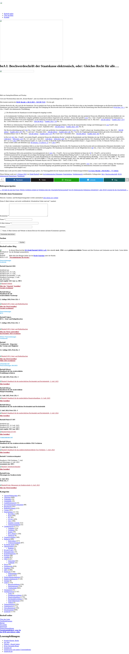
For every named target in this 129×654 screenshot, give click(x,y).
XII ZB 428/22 (105, 119)
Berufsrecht (7, 506)
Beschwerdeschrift (111, 174)
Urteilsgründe (12, 588)
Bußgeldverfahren (10, 508)
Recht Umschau (39, 255)
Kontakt (6, 17)
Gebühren (11, 530)
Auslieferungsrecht (10, 503)
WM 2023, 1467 (59, 139)
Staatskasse (20, 176)
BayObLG (11, 514)
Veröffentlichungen (6, 621)
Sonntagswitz (8, 566)
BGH (120, 174)
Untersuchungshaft (14, 543)
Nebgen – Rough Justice (12, 644)
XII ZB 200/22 (52, 132)
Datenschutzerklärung (7, 628)
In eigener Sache (9, 544)
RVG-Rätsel (12, 534)
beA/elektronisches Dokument (52, 174)
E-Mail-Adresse (5, 223)
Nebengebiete (12, 573)
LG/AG (10, 519)
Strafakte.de (8, 648)
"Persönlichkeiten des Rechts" (19, 257)
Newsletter (3, 625)
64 (27, 130)
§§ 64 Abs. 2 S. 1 (118, 107)
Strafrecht (7, 572)
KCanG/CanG (8, 550)
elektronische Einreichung (8, 176)
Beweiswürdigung (14, 584)
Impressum (3, 626)
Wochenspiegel (9, 610)
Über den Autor (5, 619)
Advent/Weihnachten (10, 495)
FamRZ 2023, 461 (65, 132)
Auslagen (11, 528)
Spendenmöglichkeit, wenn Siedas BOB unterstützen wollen (10, 631)
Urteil (6, 582)
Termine (6, 581)
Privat (6, 564)
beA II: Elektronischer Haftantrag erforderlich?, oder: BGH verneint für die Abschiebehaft (98, 190)
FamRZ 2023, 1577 (118, 119)
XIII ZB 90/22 (38, 121)
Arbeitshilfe (7, 501)
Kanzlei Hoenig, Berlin (11, 640)
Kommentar (4, 216)
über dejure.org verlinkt (50, 198)
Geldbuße (11, 563)
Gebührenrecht (9, 526)
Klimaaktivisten (9, 552)
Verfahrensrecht (78, 174)
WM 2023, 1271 (18, 139)
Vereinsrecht (8, 590)
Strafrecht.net (8, 651)
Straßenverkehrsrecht (10, 579)
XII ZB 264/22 (60, 127)
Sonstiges (7, 568)
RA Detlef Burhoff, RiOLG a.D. (36, 250)
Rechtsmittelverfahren (15, 599)
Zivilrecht (7, 611)
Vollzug (10, 602)
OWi (5, 559)
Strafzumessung (13, 586)
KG (9, 517)
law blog (7, 642)
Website (2, 227)
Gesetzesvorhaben (10, 537)
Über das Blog (8, 15)
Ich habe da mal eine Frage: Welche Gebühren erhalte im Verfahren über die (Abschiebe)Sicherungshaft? (34, 190)
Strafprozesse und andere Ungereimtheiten (17, 649)
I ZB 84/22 (7, 139)
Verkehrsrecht (8, 606)
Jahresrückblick (9, 546)
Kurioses (7, 555)
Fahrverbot (11, 561)
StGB (10, 575)
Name (2, 219)
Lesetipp (6, 557)
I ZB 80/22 (48, 139)
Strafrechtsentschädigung (12, 577)
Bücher (2, 623)
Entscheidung (67, 174)
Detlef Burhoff (34, 174)
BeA (103, 174)
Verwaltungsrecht (9, 608)
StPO (5, 570)
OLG (9, 521)
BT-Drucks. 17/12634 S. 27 (39, 142)
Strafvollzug (12, 541)
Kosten (10, 532)
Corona (6, 510)
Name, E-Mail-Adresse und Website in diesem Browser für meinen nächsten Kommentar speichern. (34, 231)
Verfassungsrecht (9, 604)
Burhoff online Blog (20, 4)
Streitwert (11, 535)
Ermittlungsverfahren (14, 595)
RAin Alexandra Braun (11, 646)
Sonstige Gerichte (13, 523)
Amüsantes (7, 499)
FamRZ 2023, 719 (51, 121)
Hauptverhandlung (14, 597)
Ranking (11, 548)
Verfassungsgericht (14, 524)
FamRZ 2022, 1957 (72, 127)
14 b (86, 118)
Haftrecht (7, 539)
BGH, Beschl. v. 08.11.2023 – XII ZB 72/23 (30, 102)
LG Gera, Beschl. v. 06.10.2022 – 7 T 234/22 (103, 171)
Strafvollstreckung (14, 601)
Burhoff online (8, 13)
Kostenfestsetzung (10, 553)
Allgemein (7, 497)
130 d (14, 141)
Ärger (10, 593)
